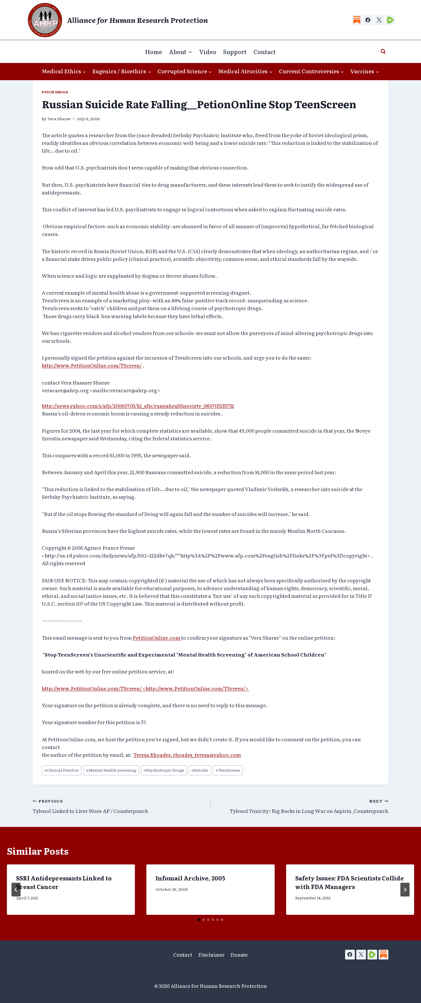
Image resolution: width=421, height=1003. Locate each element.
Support (235, 51)
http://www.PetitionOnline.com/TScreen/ (92, 365)
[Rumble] (390, 20)
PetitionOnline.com (157, 637)
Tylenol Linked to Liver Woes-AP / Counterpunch (90, 806)
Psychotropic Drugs (163, 770)
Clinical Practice (61, 770)
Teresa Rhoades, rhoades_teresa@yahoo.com (187, 754)
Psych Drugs (55, 91)
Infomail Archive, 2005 (190, 878)
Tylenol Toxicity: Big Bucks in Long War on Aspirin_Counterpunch (309, 806)
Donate (239, 954)
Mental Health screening (111, 770)
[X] (379, 20)
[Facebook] (368, 20)
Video (207, 51)
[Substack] (357, 20)
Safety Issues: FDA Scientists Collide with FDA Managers (349, 882)
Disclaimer (211, 954)
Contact (264, 51)
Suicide (199, 770)
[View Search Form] (383, 51)
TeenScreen (228, 770)
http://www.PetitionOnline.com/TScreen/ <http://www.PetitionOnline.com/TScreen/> (145, 688)
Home (153, 51)
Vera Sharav (59, 118)
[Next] (405, 889)
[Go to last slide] (16, 889)
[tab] (199, 919)
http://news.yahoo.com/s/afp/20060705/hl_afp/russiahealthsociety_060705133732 (138, 405)
